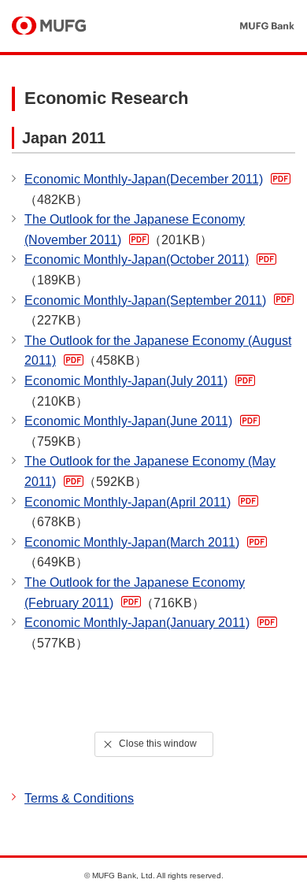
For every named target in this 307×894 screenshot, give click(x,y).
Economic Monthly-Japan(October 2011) (136, 270)
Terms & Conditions (79, 798)
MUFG (49, 26)
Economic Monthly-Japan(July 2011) (125, 391)
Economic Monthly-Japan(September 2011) (145, 311)
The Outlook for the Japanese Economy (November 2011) (134, 230)
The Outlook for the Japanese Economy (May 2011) (150, 471)
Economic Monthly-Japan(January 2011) (137, 633)
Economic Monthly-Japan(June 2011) (128, 431)
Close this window (158, 743)
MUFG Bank (266, 26)
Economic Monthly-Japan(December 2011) (143, 189)
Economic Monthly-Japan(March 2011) (131, 552)
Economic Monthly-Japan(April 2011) (127, 512)
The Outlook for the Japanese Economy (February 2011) (134, 593)
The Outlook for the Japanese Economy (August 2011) (157, 351)
